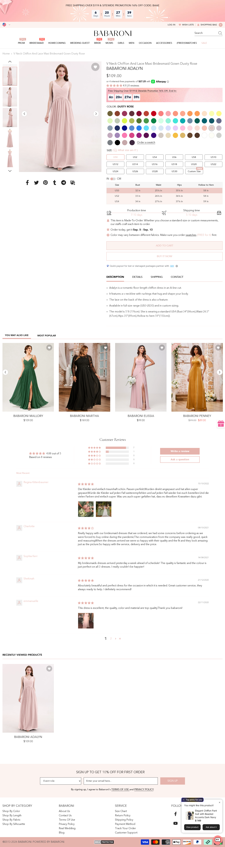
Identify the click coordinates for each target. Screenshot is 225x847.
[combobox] (205, 33)
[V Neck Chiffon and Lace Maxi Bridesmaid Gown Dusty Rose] (28, 698)
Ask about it (211, 827)
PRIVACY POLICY (143, 789)
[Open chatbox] (217, 840)
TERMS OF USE (120, 789)
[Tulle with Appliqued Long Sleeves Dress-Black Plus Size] (84, 377)
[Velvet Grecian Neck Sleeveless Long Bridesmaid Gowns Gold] (197, 377)
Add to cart (164, 245)
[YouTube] (175, 823)
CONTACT (177, 277)
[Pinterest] (45, 182)
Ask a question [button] (180, 459)
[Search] (209, 33)
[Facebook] (27, 182)
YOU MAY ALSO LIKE (16, 335)
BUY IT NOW (164, 256)
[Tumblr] (54, 182)
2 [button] (111, 638)
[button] (24, 114)
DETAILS (137, 277)
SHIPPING (157, 277)
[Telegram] (63, 182)
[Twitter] (36, 182)
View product (192, 827)
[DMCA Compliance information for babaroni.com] (104, 842)
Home (6, 53)
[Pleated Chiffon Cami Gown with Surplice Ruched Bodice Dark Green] (28, 377)
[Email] (72, 182)
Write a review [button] (180, 451)
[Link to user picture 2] (104, 509)
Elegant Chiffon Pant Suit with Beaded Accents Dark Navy (206, 814)
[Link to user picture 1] (86, 509)
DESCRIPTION (115, 277)
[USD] (6, 25)
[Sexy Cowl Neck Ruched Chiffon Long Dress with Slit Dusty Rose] (141, 377)
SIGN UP (173, 781)
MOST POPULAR (46, 335)
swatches (191, 235)
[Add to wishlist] (95, 67)
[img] (86, 484)
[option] (60, 116)
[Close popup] (219, 802)
